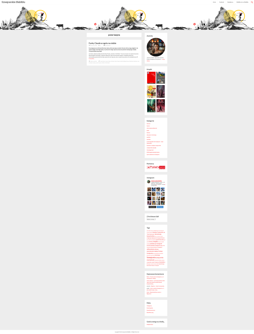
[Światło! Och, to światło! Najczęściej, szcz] (154, 189)
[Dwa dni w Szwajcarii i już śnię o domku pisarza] (158, 198)
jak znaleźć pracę (150, 239)
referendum (150, 249)
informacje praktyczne (152, 128)
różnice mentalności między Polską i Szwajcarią (155, 251)
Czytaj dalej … (92, 58)
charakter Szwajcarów (157, 232)
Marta (148, 276)
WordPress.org (150, 312)
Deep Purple (108, 61)
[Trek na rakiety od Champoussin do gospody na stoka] (163, 189)
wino (157, 263)
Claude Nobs (102, 61)
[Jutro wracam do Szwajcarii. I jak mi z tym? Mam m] (149, 203)
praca (152, 247)
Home (214, 2)
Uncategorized (150, 150)
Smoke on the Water (106, 62)
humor (148, 126)
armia (155, 230)
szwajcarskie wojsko (150, 262)
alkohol (148, 230)
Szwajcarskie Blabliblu (13, 2)
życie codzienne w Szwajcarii (153, 154)
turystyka (161, 262)
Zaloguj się (149, 305)
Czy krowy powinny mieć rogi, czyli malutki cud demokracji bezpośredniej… (156, 282)
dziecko (161, 236)
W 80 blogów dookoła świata (153, 152)
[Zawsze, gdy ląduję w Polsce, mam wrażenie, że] (158, 203)
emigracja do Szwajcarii (156, 238)
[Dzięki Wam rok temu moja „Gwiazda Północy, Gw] (149, 198)
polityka (148, 139)
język (148, 130)
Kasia (148, 292)
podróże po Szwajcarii (156, 243)
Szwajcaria (151, 257)
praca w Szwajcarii (158, 247)
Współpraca (230, 2)
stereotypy (157, 255)
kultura (91, 61)
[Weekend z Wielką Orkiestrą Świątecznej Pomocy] (149, 194)
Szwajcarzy (156, 262)
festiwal (112, 61)
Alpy (150, 230)
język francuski (159, 239)
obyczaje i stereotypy (151, 135)
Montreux (131, 61)
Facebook (221, 2)
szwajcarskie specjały (151, 147)
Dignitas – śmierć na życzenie (157, 286)
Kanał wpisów (150, 308)
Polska (161, 245)
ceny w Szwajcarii (161, 230)
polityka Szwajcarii (155, 245)
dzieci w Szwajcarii (157, 236)
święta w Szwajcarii (155, 265)
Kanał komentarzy (151, 310)
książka (155, 241)
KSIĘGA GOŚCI (150, 324)
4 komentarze (107, 45)
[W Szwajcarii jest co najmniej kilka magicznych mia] (154, 198)
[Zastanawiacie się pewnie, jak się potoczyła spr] (154, 194)
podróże (95, 61)
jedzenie (154, 239)
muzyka (94, 62)
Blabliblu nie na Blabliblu (242, 2)
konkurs (151, 241)
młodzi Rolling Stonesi (124, 61)
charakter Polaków (149, 232)
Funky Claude (117, 61)
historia (148, 123)
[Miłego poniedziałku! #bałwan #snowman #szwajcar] (158, 189)
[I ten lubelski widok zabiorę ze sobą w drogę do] (163, 198)
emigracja (149, 238)
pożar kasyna (98, 62)
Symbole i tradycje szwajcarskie (154, 145)
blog (157, 230)
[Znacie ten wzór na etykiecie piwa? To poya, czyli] (149, 189)
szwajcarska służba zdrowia (159, 260)
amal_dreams (150, 280)
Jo (100, 45)
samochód (152, 255)
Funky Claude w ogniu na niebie (102, 43)
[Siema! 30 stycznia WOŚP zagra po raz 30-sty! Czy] (163, 194)
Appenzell (152, 230)
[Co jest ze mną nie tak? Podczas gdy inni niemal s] (158, 194)
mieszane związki (161, 241)
